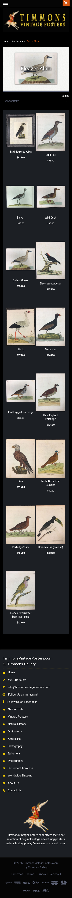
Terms (30, 874)
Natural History (17, 724)
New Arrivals (15, 709)
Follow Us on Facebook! (22, 702)
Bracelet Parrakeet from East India (21, 614)
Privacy (42, 874)
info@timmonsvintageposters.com (29, 687)
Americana (14, 738)
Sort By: (65, 96)
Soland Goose (20, 280)
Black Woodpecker (50, 283)
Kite (21, 481)
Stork (21, 349)
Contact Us (14, 790)
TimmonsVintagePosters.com (26, 835)
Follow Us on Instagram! (23, 694)
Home (5, 41)
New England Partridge (50, 417)
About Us (13, 783)
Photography (15, 760)
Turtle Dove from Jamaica (50, 483)
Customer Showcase (20, 768)
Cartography (15, 746)
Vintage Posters (18, 716)
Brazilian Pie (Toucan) (50, 547)
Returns (54, 874)
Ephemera (14, 753)
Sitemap (18, 874)
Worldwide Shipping (20, 775)
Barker (20, 217)
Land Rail (50, 154)
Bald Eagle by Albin (21, 151)
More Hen (50, 349)
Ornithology (17, 41)
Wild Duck (50, 217)
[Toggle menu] (5, 5)
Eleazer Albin (33, 41)
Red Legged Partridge (20, 412)
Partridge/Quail (20, 547)
